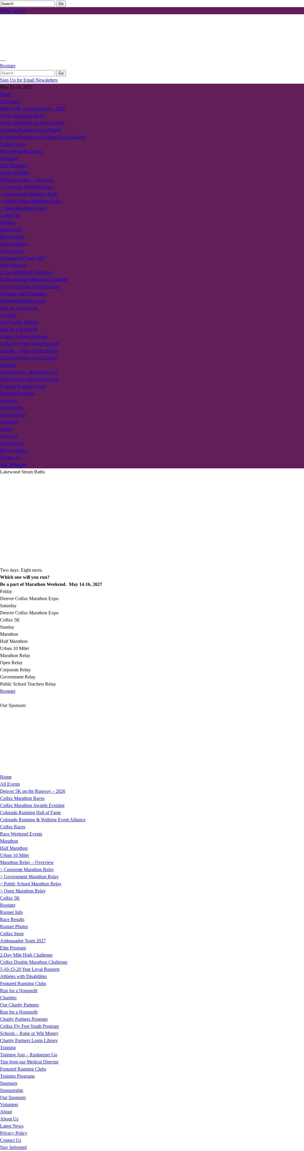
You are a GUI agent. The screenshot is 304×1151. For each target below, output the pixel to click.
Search (18, 10)
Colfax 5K (10, 215)
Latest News (11, 443)
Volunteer (9, 421)
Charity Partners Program (24, 336)
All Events (10, 101)
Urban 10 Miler (14, 172)
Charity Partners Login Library (29, 357)
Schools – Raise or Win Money (29, 350)
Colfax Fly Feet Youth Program (29, 343)
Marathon (9, 158)
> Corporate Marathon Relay (27, 186)
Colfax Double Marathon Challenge (33, 279)
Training (8, 364)
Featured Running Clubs (23, 300)
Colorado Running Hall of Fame (30, 129)
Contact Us (10, 457)
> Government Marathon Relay (29, 193)
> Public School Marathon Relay (30, 201)
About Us (9, 436)
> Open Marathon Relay (23, 208)
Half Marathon (14, 165)
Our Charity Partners (19, 322)
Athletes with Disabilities (23, 293)
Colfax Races (12, 144)
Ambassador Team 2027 (23, 258)
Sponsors (8, 400)
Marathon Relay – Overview (27, 179)
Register (7, 65)
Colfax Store (12, 250)
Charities (8, 315)
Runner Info (11, 229)
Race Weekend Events (21, 151)
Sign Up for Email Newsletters (29, 80)
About (6, 429)
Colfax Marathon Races (22, 115)
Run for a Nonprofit (18, 307)
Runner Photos (14, 243)
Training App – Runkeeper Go (28, 372)
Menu (5, 10)
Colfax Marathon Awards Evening (32, 122)
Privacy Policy (13, 450)
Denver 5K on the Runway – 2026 (32, 108)
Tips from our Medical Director (29, 379)
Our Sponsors (13, 414)
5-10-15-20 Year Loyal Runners (30, 286)
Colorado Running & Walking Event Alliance (43, 136)
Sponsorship (11, 407)
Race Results (12, 236)
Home (6, 94)
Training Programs (17, 393)
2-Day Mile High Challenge (26, 272)
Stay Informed (13, 464)
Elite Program (13, 265)
